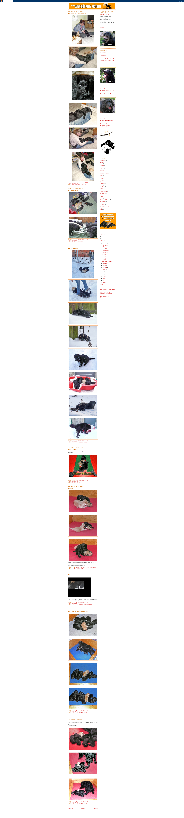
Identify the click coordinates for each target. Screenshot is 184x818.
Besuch (74, 184)
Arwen (73, 442)
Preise (101, 203)
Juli (103, 271)
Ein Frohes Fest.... (73, 449)
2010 (102, 242)
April (104, 276)
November (105, 263)
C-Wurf (82, 184)
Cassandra (102, 183)
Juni (103, 273)
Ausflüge (101, 168)
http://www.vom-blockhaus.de (106, 123)
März (104, 278)
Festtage (79, 482)
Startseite (83, 808)
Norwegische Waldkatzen (105, 199)
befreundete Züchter (104, 173)
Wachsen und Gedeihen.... (75, 719)
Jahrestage (102, 194)
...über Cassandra (103, 55)
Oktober (104, 265)
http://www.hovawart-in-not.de (106, 93)
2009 (102, 284)
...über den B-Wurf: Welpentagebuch (107, 60)
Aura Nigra (102, 165)
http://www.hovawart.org (105, 88)
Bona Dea (102, 176)
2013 (102, 236)
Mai (103, 274)
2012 (102, 238)
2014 (102, 234)
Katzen (101, 196)
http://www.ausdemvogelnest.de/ (106, 120)
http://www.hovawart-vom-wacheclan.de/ (105, 126)
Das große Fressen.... (73, 190)
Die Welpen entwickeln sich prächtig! (78, 611)
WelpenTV (86, 604)
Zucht (86, 184)
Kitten (101, 198)
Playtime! (70, 488)
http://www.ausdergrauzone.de (106, 122)
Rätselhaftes (102, 204)
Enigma (101, 188)
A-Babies (101, 162)
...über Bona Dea (103, 52)
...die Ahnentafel (103, 57)
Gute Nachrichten (103, 191)
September (105, 267)
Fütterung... (71, 575)
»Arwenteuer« (102, 160)
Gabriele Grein (105, 14)
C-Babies (78, 184)
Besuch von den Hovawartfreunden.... (78, 14)
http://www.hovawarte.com (105, 92)
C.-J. (101, 181)
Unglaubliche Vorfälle (104, 206)
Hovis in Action (103, 193)
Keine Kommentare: (73, 183)
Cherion (101, 185)
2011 (102, 240)
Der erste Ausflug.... (73, 248)
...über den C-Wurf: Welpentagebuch (107, 58)
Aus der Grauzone (103, 167)
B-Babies (101, 172)
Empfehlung (102, 186)
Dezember (105, 243)
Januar (104, 282)
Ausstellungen (103, 170)
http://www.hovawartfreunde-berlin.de (107, 90)
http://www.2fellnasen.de (105, 118)
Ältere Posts (95, 808)
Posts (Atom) (75, 811)
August (104, 269)
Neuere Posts (70, 808)
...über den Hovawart (104, 63)
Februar (104, 280)
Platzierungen (102, 201)
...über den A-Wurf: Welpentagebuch (107, 62)
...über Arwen (102, 53)
